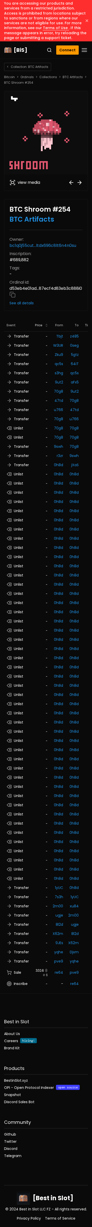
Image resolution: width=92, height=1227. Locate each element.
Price (38, 325)
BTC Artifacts (73, 77)
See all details (21, 303)
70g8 (58, 391)
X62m (58, 933)
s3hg (59, 373)
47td (58, 400)
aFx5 (75, 382)
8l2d (59, 924)
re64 (59, 972)
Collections (48, 77)
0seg (74, 345)
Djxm (74, 952)
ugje (59, 915)
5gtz (75, 354)
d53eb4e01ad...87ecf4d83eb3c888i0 (45, 288)
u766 (58, 409)
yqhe (58, 952)
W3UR (58, 345)
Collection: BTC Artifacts (27, 67)
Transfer (21, 336)
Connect (67, 50)
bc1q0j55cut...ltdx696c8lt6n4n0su (42, 245)
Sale (17, 972)
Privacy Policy (29, 1218)
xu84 (74, 906)
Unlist (18, 428)
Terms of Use (56, 27)
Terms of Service (60, 1218)
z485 (74, 336)
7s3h (59, 896)
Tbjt (59, 336)
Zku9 (59, 354)
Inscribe (21, 983)
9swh (58, 446)
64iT (75, 363)
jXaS (75, 464)
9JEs (59, 942)
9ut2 (59, 382)
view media (29, 182)
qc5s (59, 363)
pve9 (58, 961)
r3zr (60, 455)
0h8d (58, 464)
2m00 (58, 906)
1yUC (59, 887)
